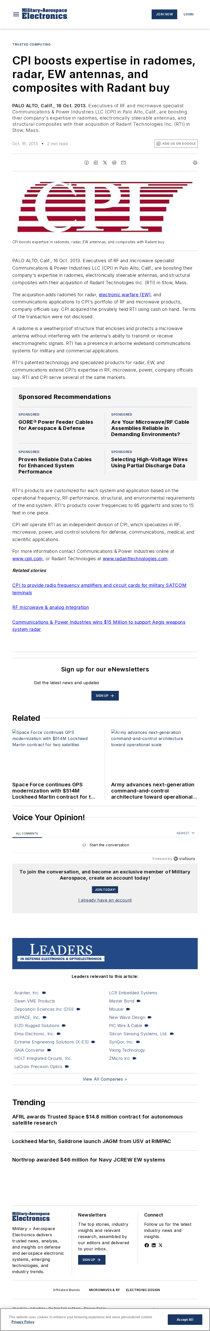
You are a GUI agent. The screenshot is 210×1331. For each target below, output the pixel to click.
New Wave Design (127, 1017)
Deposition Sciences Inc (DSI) (44, 1009)
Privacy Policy (23, 1322)
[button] (16, 14)
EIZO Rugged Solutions (36, 1025)
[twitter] (105, 162)
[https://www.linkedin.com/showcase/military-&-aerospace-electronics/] (153, 1245)
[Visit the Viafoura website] (184, 859)
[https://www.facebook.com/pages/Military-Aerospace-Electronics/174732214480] (146, 1245)
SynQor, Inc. (121, 1041)
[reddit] (114, 162)
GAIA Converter (29, 1050)
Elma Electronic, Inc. (34, 1033)
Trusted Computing (31, 44)
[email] (123, 162)
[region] (105, 846)
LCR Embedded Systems (133, 992)
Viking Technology (127, 1050)
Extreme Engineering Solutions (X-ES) (51, 1041)
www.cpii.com (27, 558)
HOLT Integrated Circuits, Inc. (43, 1058)
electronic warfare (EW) (125, 294)
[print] (195, 162)
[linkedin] (95, 162)
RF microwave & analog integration (50, 607)
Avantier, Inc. (27, 992)
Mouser (116, 1009)
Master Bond (121, 1000)
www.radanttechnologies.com (135, 558)
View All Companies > (105, 1079)
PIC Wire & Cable (125, 1025)
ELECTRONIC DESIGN (143, 1290)
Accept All (185, 1320)
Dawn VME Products (34, 1000)
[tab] (27, 833)
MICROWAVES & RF (104, 1290)
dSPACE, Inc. (27, 1017)
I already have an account (105, 900)
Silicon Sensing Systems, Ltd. (138, 1033)
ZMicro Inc (119, 1058)
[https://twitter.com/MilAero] (160, 1245)
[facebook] (86, 162)
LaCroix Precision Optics (38, 1066)
